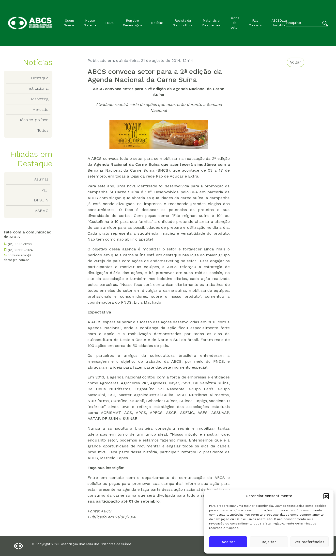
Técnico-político (33, 119)
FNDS (110, 23)
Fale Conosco (255, 23)
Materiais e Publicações (211, 23)
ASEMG (41, 210)
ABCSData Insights (279, 23)
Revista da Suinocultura (183, 23)
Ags (45, 189)
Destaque (39, 78)
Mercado (40, 109)
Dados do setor (234, 22)
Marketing (39, 99)
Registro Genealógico (132, 23)
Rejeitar (269, 542)
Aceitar (228, 542)
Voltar (295, 62)
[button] (326, 495)
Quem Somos (69, 23)
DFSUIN (41, 200)
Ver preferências (309, 542)
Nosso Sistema (90, 23)
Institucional (37, 88)
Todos (42, 130)
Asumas (41, 179)
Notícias (157, 23)
